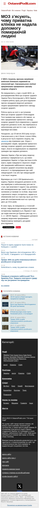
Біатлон (17, 390)
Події (24, 10)
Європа (13, 365)
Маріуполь (22, 359)
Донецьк (6, 357)
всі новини (5, 285)
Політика (6, 370)
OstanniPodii (6, 10)
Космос (6, 403)
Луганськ (27, 357)
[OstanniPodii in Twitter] (19, 486)
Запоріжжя (13, 357)
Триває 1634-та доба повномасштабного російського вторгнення (21, 321)
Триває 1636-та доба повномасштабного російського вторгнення (21, 329)
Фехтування (29, 386)
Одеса (20, 355)
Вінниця (16, 359)
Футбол (6, 386)
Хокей (20, 386)
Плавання (7, 395)
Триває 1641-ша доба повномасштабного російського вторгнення (18, 261)
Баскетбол (7, 390)
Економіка (7, 379)
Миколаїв (20, 357)
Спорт (5, 383)
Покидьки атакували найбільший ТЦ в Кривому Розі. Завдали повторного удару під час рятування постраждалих (19, 278)
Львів (25, 355)
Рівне (5, 359)
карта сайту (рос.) (9, 458)
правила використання (11, 469)
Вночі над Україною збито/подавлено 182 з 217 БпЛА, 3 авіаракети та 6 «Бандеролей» (18, 253)
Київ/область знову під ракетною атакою (17, 267)
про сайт (5, 462)
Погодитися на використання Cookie (19, 505)
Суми (15, 360)
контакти (5, 465)
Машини (15, 403)
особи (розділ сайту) (10, 476)
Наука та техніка (9, 400)
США (20, 365)
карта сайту (6, 454)
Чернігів (10, 359)
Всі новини (16, 10)
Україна (30, 10)
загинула (4, 141)
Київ (35, 10)
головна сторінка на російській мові (16, 473)
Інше (31, 403)
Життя (5, 408)
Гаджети (23, 403)
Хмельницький (8, 360)
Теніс (24, 390)
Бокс (13, 386)
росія (5, 365)
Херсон (32, 357)
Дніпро (29, 355)
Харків (16, 355)
